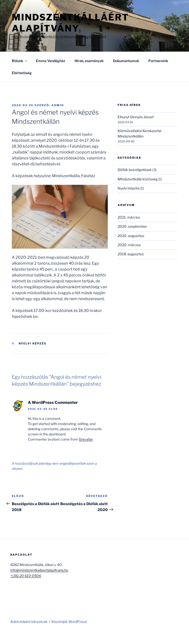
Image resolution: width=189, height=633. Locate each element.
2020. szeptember (132, 226)
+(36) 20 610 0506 (25, 576)
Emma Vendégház (50, 61)
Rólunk (17, 61)
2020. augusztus (131, 236)
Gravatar (86, 439)
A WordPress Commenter (53, 402)
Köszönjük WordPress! (69, 621)
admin (57, 105)
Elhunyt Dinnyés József (136, 117)
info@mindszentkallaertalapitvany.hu (39, 570)
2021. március (129, 217)
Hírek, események (89, 61)
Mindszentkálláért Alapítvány (70, 23)
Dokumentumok (126, 61)
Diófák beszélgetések (135, 170)
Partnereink (158, 61)
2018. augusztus (131, 254)
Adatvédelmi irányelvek (28, 621)
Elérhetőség (22, 73)
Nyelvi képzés (33, 343)
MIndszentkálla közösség (138, 179)
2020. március (129, 245)
